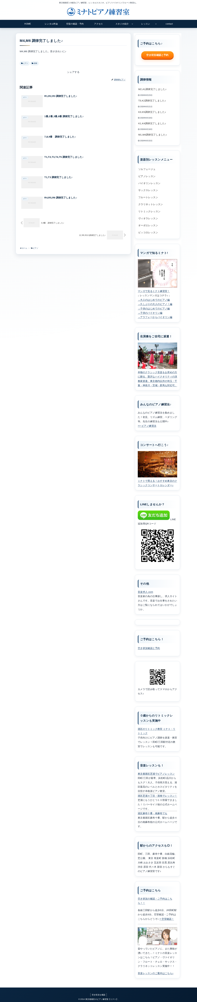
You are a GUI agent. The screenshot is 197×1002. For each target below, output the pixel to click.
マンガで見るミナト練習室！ (154, 291)
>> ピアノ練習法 (147, 426)
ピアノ (25, 63)
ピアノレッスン (147, 176)
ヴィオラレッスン (148, 218)
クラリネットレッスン (150, 204)
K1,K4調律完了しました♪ (152, 123)
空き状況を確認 (98, 995)
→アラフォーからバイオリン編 (155, 317)
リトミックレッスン (149, 211)
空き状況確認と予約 (157, 55)
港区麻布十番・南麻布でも (152, 813)
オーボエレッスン (148, 225)
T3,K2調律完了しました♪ (152, 100)
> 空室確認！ (166, 919)
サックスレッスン (148, 190)
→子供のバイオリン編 (150, 313)
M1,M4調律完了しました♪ (152, 134)
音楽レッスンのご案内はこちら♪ (155, 973)
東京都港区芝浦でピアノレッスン (156, 773)
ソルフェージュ (147, 169)
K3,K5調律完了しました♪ (152, 112)
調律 (35, 63)
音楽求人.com (145, 592)
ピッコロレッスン (148, 232)
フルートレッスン (148, 197)
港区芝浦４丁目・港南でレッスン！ (157, 795)
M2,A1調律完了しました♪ (152, 89)
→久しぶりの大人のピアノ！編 (155, 304)
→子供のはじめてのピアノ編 (154, 308)
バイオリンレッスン (149, 183)
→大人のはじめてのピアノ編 (154, 300)
